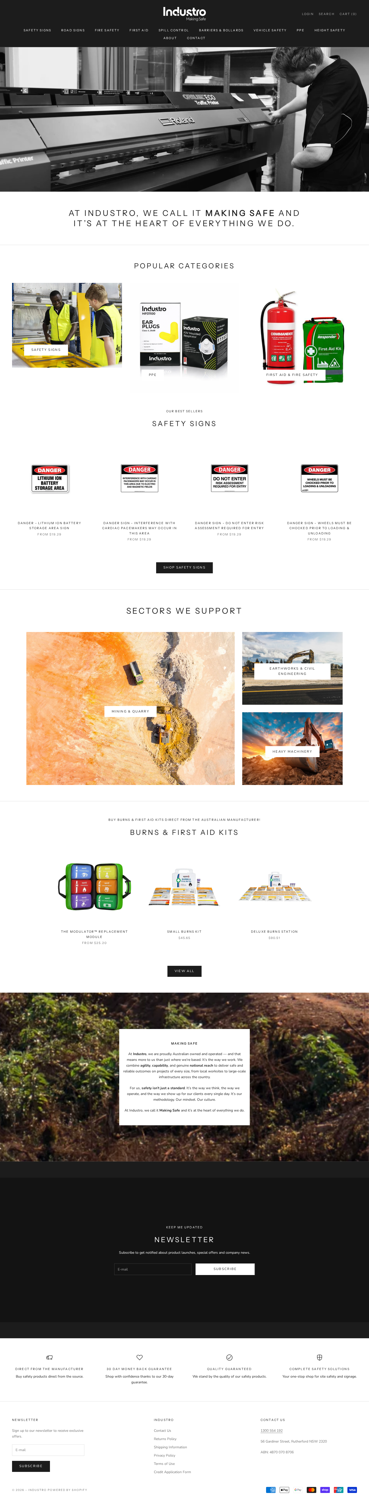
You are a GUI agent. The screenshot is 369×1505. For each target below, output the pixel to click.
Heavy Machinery (292, 751)
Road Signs (73, 30)
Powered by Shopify (68, 1490)
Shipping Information (170, 1447)
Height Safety (330, 30)
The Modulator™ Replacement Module (94, 934)
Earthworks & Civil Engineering (292, 671)
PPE (300, 30)
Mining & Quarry (130, 711)
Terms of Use (164, 1463)
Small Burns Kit (184, 931)
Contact (196, 38)
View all (185, 971)
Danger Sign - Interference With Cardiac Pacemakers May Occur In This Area (139, 528)
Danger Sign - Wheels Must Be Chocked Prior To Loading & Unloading (319, 528)
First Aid (139, 30)
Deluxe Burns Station (274, 931)
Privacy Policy (164, 1455)
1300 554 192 (272, 1430)
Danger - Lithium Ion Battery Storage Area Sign (49, 525)
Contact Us (162, 1430)
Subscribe (225, 1269)
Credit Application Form (172, 1472)
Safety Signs (37, 30)
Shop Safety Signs (184, 567)
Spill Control (174, 30)
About (170, 38)
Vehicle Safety (270, 30)
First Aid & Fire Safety (292, 375)
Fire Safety (107, 30)
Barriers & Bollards (221, 30)
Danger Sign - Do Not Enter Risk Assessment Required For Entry (229, 525)
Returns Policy (165, 1439)
